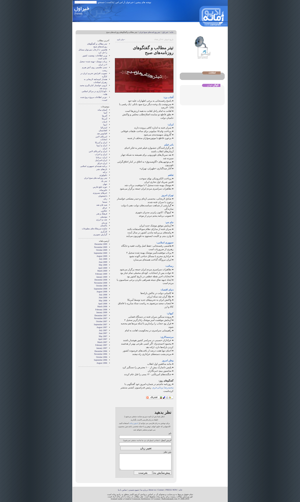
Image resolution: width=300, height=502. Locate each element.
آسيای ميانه (102, 110)
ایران (105, 148)
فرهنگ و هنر (101, 214)
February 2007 (101, 345)
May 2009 (103, 265)
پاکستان (103, 225)
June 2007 (103, 333)
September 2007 (100, 324)
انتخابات (103, 139)
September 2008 (100, 289)
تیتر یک (104, 181)
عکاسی (104, 211)
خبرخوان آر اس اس (125, 2)
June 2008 (103, 297)
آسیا (105, 113)
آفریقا (104, 116)
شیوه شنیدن (134, 490)
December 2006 (100, 351)
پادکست (110, 2)
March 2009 (102, 271)
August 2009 (102, 256)
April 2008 (102, 304)
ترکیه (105, 172)
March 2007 (102, 342)
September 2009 (100, 253)
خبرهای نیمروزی (100, 193)
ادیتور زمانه (133, 423)
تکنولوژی (103, 175)
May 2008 (103, 300)
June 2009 (103, 262)
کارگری (104, 231)
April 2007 (102, 339)
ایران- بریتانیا (101, 157)
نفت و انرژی (101, 219)
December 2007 (100, 315)
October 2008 (101, 286)
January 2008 (101, 312)
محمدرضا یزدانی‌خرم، (162, 387)
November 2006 (100, 354)
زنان (105, 199)
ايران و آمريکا (101, 142)
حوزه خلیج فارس (100, 187)
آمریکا (104, 118)
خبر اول (165, 32)
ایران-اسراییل (101, 160)
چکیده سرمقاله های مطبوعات (94, 228)
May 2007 (103, 336)
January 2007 (101, 348)
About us (152, 490)
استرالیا (104, 127)
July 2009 (103, 259)
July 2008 (103, 295)
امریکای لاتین (101, 136)
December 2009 (100, 244)
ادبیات (104, 122)
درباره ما (144, 490)
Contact (161, 490)
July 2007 (103, 330)
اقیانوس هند (102, 133)
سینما (104, 202)
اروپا (105, 124)
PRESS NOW (171, 490)
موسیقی (103, 217)
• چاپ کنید (121, 40)
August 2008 (102, 291)
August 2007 (102, 327)
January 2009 (101, 277)
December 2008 (100, 280)
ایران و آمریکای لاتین (98, 151)
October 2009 (101, 250)
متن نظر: (167, 452)
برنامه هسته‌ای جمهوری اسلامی (93, 166)
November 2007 (100, 318)
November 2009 (100, 247)
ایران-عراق (102, 163)
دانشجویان (102, 196)
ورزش (104, 223)
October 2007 (101, 321)
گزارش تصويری (100, 234)
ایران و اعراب (101, 154)
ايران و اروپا (102, 145)
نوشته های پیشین (143, 2)
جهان (105, 184)
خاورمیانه (103, 190)
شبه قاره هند (101, 205)
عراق (104, 208)
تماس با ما (122, 490)
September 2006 (100, 360)
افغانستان (103, 130)
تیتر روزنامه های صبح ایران (149, 32)
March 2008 (102, 306)
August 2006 (102, 363)
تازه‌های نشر (101, 169)
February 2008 (101, 309)
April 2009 (102, 268)
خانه (171, 32)
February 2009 (101, 274)
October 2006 (101, 357)
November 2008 (100, 283)
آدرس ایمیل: (165, 440)
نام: (169, 433)
